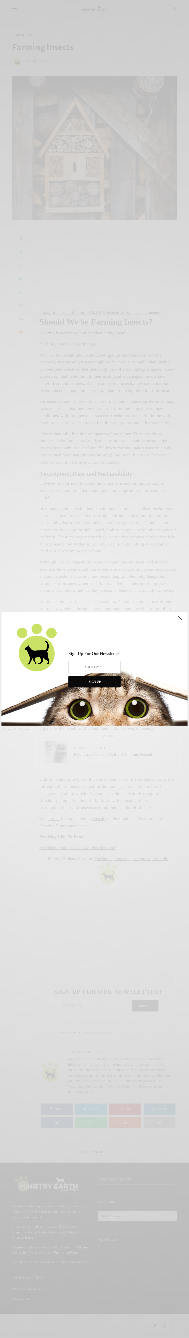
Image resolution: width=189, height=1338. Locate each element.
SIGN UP (95, 682)
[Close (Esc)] (180, 620)
